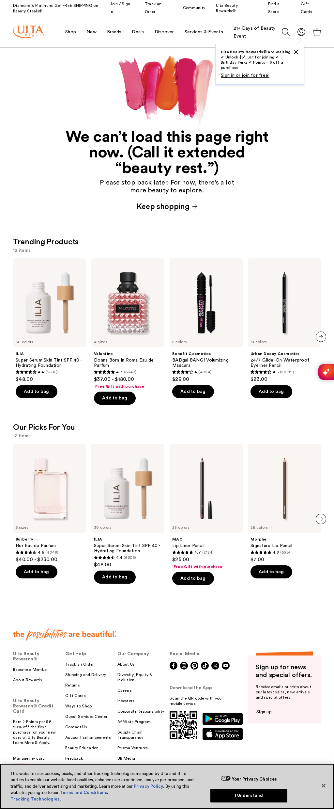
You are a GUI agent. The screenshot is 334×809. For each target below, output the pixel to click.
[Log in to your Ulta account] (301, 32)
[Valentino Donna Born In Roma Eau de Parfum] (127, 323)
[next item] (321, 337)
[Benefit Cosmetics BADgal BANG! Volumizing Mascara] (206, 320)
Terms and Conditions (83, 792)
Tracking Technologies (35, 799)
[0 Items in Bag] (317, 32)
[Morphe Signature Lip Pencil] (284, 503)
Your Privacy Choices (254, 779)
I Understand (249, 795)
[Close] (323, 785)
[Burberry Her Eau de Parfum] (49, 503)
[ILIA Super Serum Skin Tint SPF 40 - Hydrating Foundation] (49, 320)
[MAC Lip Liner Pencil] (206, 506)
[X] (296, 52)
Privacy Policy (148, 786)
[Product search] (286, 32)
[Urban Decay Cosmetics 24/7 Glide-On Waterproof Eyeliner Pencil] (284, 320)
